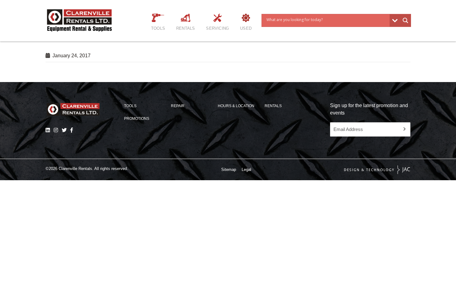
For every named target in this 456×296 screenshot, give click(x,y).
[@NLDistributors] (64, 130)
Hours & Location (236, 106)
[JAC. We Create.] (377, 169)
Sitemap (228, 169)
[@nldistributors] (55, 130)
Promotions (136, 118)
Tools (158, 28)
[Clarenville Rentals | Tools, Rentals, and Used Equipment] (82, 20)
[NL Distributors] (47, 130)
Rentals (185, 28)
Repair (178, 106)
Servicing (217, 28)
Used (246, 28)
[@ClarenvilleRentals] (71, 130)
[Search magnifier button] (405, 20)
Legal (246, 169)
